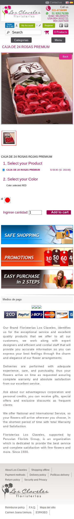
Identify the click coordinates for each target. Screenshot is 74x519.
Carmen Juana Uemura (18, 512)
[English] (67, 2)
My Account (27, 25)
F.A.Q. (32, 507)
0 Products (60, 32)
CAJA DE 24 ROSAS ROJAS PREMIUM (26, 156)
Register (49, 25)
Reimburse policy (15, 507)
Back (65, 56)
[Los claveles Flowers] (21, 20)
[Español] (71, 2)
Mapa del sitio (48, 507)
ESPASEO (41, 512)
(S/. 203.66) (65, 170)
